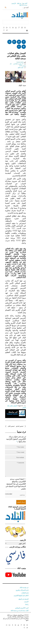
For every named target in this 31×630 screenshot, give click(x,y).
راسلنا (26, 604)
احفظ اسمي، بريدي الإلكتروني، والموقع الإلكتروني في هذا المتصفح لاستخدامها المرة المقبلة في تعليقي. (16, 484)
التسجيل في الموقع (23, 599)
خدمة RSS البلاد (23, 5)
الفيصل (15, 405)
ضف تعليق (20, 67)
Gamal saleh (20, 62)
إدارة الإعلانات (24, 593)
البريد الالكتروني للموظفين (21, 608)
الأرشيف (13, 3)
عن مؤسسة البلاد (24, 587)
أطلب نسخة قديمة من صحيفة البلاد (19, 610)
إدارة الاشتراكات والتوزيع (22, 590)
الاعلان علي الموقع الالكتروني (21, 595)
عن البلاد (19, 3)
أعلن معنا (24, 3)
